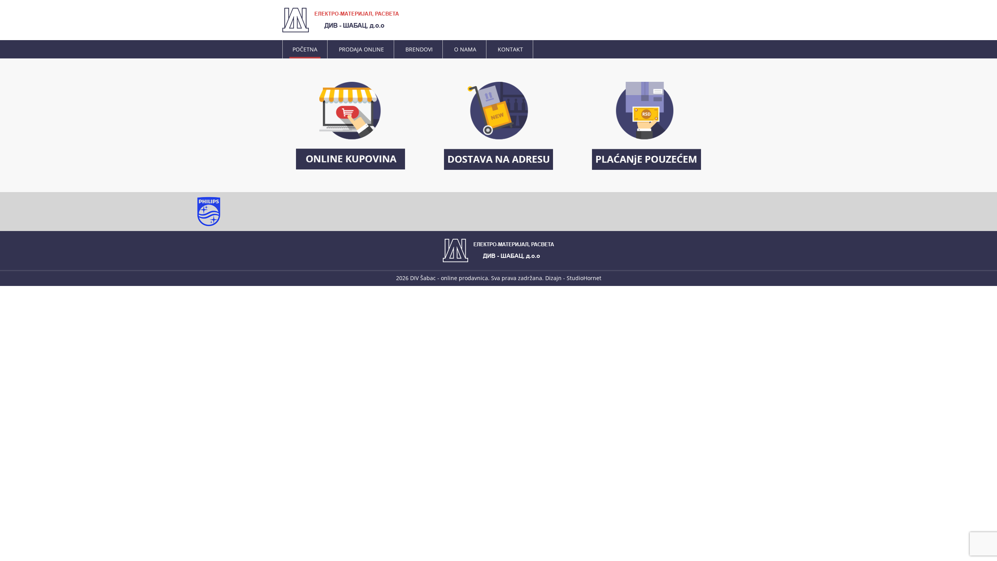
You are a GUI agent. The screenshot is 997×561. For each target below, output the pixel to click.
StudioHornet (584, 278)
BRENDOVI (419, 49)
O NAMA (465, 49)
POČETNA (304, 49)
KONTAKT (510, 49)
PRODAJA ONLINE (361, 49)
